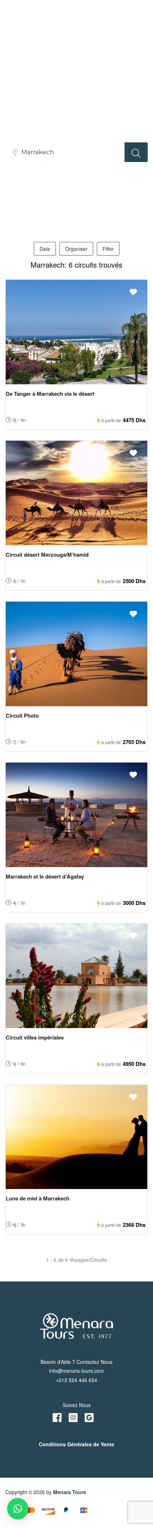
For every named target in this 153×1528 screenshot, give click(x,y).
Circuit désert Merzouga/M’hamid (47, 554)
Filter (108, 248)
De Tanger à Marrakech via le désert (50, 394)
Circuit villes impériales (35, 1037)
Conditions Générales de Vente (76, 1444)
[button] (17, 1508)
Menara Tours (69, 1492)
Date (44, 248)
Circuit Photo (22, 715)
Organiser (76, 248)
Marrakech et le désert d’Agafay (45, 876)
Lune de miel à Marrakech (37, 1198)
